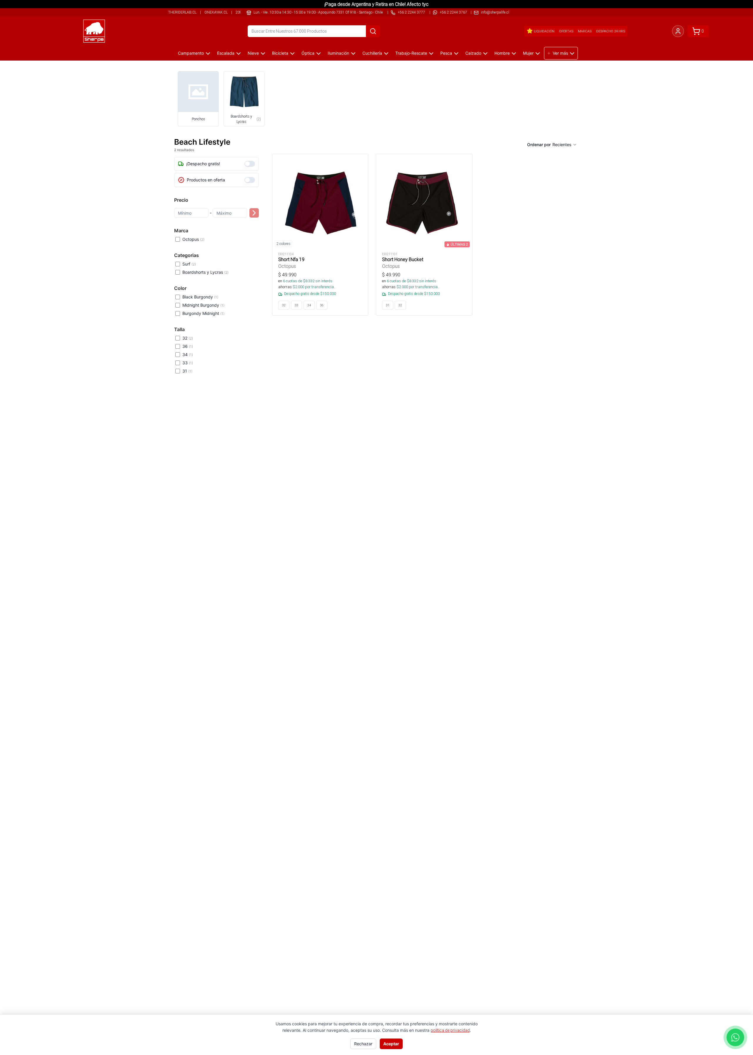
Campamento (191, 53)
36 (187, 346)
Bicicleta (280, 53)
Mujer (528, 53)
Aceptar (391, 1043)
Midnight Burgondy (203, 305)
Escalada (225, 53)
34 (187, 354)
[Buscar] (373, 31)
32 (187, 337)
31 (187, 370)
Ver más (560, 53)
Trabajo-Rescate (411, 53)
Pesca (446, 53)
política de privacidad (450, 1030)
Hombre (502, 53)
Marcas (585, 31)
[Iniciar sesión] (678, 31)
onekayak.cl (216, 12)
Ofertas (566, 31)
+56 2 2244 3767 (453, 12)
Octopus (193, 239)
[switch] (249, 164)
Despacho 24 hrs (610, 31)
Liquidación (544, 31)
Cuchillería (372, 53)
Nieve (253, 53)
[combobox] (565, 145)
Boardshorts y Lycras (205, 272)
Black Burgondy (200, 296)
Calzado (473, 53)
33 (187, 362)
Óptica (307, 53)
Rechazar (363, 1043)
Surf (189, 263)
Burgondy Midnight (203, 313)
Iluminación (338, 53)
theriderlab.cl (182, 12)
